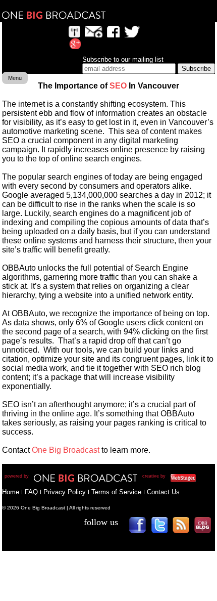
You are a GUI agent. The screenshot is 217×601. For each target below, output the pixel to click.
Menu (15, 78)
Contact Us (163, 492)
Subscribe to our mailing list (123, 59)
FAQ (31, 492)
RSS (184, 528)
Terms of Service (116, 492)
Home (10, 492)
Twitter (163, 528)
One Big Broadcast (54, 15)
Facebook (141, 528)
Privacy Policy (64, 492)
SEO (118, 85)
